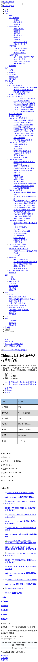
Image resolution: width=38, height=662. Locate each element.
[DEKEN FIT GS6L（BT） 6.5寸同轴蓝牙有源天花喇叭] (21, 504)
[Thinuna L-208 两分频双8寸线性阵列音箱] (21, 580)
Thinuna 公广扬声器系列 (14, 344)
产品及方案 (9, 342)
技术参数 (8, 390)
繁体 (7, 329)
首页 (6, 339)
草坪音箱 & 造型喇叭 (13, 346)
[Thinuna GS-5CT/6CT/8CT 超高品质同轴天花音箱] (21, 569)
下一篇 (20, 384)
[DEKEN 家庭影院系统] (14, 588)
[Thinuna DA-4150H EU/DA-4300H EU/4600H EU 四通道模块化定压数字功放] (21, 543)
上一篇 (20, 382)
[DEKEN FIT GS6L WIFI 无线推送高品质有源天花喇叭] (21, 517)
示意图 (7, 392)
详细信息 (8, 388)
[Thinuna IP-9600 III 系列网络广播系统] (19, 493)
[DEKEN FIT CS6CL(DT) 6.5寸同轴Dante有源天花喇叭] (21, 555)
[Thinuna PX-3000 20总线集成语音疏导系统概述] (21, 530)
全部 (11, 16)
